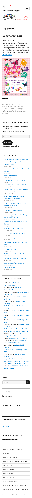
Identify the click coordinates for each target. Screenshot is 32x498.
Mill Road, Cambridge (16, 104)
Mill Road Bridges (11, 10)
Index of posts (7, 465)
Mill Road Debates (8, 469)
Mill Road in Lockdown (9, 457)
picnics (21, 110)
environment (19, 106)
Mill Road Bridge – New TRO (13, 228)
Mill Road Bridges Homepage (12, 449)
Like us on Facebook (11, 405)
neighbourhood (6, 110)
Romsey (4, 111)
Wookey (6, 349)
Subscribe (7, 142)
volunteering (18, 111)
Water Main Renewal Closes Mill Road (16, 185)
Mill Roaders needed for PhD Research (16, 254)
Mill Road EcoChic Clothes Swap (14, 180)
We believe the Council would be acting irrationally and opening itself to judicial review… (16, 162)
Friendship (5, 108)
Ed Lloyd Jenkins (9, 268)
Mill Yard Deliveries (10, 176)
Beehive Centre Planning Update (14, 233)
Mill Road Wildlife (8, 477)
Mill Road (16, 108)
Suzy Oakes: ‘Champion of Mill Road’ (14, 485)
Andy (5, 329)
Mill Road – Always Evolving (13, 210)
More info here (7, 54)
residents (25, 110)
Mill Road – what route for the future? (14, 461)
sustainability (10, 111)
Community (12, 106)
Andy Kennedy (9, 306)
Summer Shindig (12, 35)
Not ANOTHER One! (10, 249)
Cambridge (5, 106)
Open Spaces (15, 110)
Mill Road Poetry (7, 473)
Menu (27, 8)
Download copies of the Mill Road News (15, 489)
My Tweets (6, 426)
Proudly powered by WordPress (21, 495)
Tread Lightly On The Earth (11, 481)
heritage (11, 108)
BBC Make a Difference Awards (14, 263)
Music (20, 108)
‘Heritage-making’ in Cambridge (15, 258)
